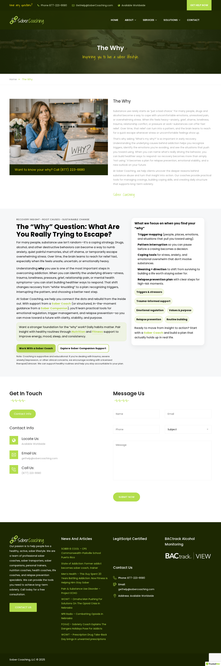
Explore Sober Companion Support (83, 348)
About (129, 20)
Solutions (171, 20)
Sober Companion (54, 308)
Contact (193, 20)
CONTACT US (23, 607)
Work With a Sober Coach (36, 348)
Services (148, 20)
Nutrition (78, 332)
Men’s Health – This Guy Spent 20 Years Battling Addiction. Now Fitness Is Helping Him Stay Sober (84, 578)
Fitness (97, 332)
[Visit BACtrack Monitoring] (188, 556)
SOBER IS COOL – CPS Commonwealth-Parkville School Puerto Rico (81, 553)
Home (114, 20)
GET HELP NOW (199, 5)
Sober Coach (61, 304)
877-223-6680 (136, 578)
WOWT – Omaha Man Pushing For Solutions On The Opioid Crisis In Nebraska (81, 603)
